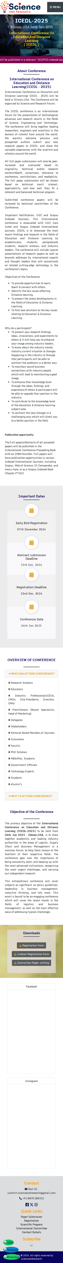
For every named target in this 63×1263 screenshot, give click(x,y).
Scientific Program (31, 1224)
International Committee (31, 1228)
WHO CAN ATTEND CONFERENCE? (32, 674)
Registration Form (33, 945)
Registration (31, 1221)
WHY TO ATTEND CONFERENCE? (31, 796)
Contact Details (31, 1232)
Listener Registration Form (32, 954)
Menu (56, 7)
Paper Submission (31, 1217)
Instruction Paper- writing (33, 963)
